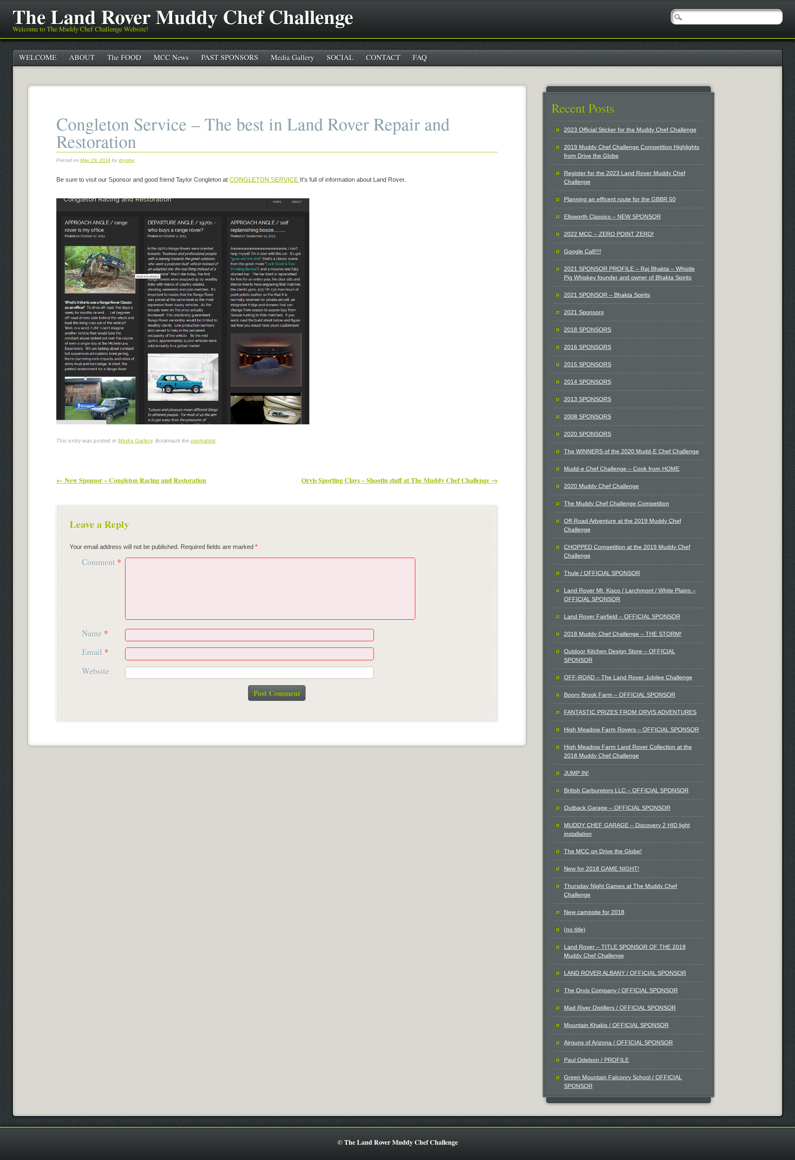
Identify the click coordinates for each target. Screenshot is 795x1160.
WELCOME (38, 57)
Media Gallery (292, 57)
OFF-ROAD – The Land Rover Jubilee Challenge (628, 677)
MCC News (171, 57)
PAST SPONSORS (229, 57)
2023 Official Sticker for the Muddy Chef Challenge (630, 129)
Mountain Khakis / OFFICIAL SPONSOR (616, 1025)
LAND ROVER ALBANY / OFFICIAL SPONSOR (625, 973)
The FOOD (124, 57)
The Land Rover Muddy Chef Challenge (182, 16)
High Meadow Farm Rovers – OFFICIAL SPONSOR (631, 729)
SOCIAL (340, 57)
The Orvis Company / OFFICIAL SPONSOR (621, 990)
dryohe (126, 160)
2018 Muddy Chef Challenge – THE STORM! (623, 634)
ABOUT (82, 57)
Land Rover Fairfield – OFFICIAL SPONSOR (622, 616)
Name (95, 633)
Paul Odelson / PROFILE (596, 1060)
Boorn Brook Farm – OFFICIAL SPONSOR (619, 694)
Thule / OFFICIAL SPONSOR (602, 573)
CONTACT (383, 57)
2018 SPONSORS (587, 329)
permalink (203, 441)
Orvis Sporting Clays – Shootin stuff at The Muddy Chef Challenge (399, 480)
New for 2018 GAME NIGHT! (601, 868)
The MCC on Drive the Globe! (603, 851)
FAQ (420, 57)
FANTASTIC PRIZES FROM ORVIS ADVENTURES (630, 712)
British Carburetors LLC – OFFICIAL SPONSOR (626, 790)
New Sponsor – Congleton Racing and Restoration (131, 480)
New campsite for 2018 (594, 912)
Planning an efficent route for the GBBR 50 (620, 199)
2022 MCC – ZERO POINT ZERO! (609, 234)
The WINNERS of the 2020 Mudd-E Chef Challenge (631, 451)
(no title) (574, 929)
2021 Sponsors (584, 312)
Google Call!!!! (582, 251)
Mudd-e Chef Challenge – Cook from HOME (621, 468)
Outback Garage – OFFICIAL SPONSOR (617, 807)
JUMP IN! (576, 773)
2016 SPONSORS (587, 347)
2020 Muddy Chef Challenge (601, 486)
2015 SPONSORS (587, 364)
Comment (101, 562)
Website (95, 671)
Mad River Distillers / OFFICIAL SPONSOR (620, 1007)
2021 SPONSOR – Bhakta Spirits (607, 294)
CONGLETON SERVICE (264, 179)
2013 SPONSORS (587, 399)
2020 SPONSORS (587, 434)
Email (95, 652)
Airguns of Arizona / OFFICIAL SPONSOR (618, 1042)
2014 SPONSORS (587, 381)
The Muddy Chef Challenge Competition (616, 503)
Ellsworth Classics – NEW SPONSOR (612, 216)
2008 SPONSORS (587, 416)
